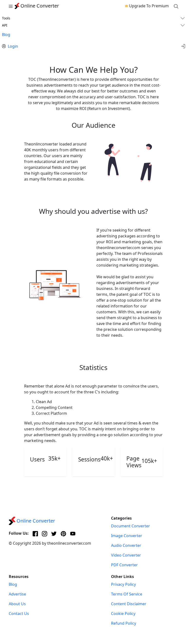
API (4, 25)
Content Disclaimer (128, 603)
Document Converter (130, 526)
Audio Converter (126, 545)
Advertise (17, 594)
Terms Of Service (126, 594)
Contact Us (19, 613)
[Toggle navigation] (11, 5)
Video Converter (126, 555)
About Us (17, 603)
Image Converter (126, 535)
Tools (6, 18)
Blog (6, 34)
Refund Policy (123, 623)
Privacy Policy (123, 584)
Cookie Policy (123, 613)
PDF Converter (124, 565)
